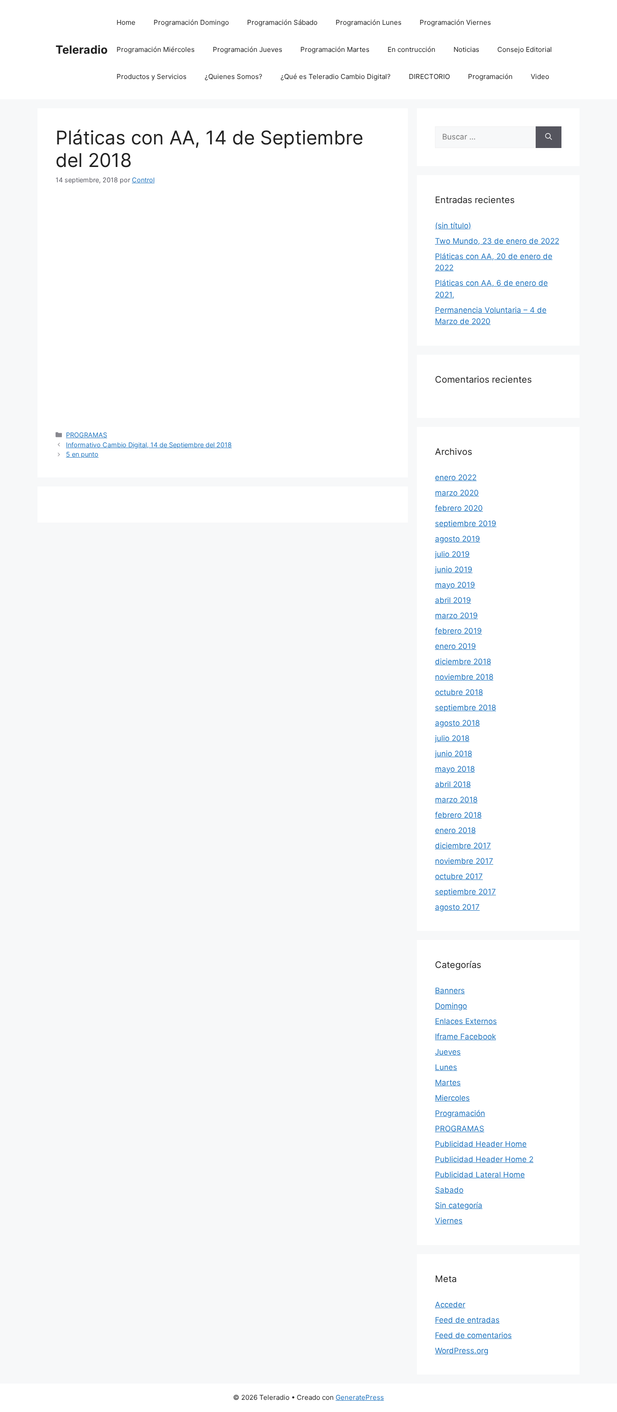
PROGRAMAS (86, 435)
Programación (490, 76)
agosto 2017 (457, 907)
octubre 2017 (459, 876)
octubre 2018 (459, 692)
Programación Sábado (282, 22)
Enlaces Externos (466, 1021)
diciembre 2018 (463, 661)
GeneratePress (360, 1397)
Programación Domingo (191, 22)
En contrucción (411, 49)
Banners (450, 990)
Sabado (449, 1189)
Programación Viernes (455, 22)
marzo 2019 (456, 615)
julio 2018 (452, 738)
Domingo (451, 1005)
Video (540, 76)
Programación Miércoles (156, 49)
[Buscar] (548, 137)
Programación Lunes (369, 22)
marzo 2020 (457, 492)
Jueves (448, 1051)
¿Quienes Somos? (233, 76)
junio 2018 (453, 753)
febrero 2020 (459, 508)
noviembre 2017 (464, 861)
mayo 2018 (455, 768)
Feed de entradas (467, 1319)
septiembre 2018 (465, 707)
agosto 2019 (457, 538)
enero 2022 (456, 477)
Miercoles (452, 1097)
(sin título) (453, 225)
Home (126, 22)
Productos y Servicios (152, 76)
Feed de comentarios (473, 1335)
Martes (448, 1082)
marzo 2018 (456, 799)
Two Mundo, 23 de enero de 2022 (497, 240)
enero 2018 (455, 830)
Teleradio (82, 49)
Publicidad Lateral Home (480, 1174)
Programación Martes (334, 49)
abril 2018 (453, 784)
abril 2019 (453, 600)
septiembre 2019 (465, 523)
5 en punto (82, 454)
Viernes (449, 1220)
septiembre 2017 (465, 891)
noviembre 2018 (464, 676)
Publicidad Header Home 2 (484, 1159)
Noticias (466, 49)
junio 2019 (453, 569)
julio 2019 (452, 554)
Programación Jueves (247, 49)
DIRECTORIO (429, 76)
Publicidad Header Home (481, 1143)
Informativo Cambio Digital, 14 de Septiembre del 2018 (149, 445)
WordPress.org (461, 1350)
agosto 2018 (457, 722)
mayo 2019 (455, 584)
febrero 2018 (458, 814)
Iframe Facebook (465, 1036)
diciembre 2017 (463, 845)
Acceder (450, 1304)
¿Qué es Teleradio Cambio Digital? (335, 76)
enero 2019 (455, 646)
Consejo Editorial (524, 49)
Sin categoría (458, 1205)
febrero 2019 (458, 630)
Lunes (446, 1067)
